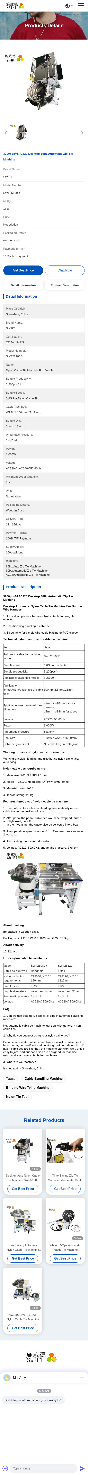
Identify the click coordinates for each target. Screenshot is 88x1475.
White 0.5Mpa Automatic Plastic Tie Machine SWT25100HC (65, 1247)
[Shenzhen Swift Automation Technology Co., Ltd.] (16, 5)
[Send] (82, 1468)
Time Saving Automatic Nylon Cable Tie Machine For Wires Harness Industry (23, 1247)
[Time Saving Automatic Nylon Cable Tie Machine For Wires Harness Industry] (23, 1220)
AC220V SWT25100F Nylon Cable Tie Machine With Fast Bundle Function (23, 1317)
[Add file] (5, 1468)
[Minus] (82, 1377)
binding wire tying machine (28, 1087)
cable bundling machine (44, 1078)
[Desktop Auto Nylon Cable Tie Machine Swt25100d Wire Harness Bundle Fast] (23, 1150)
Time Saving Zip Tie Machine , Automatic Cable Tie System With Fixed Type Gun (65, 1178)
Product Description (65, 285)
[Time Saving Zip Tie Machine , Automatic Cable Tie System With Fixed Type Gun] (65, 1150)
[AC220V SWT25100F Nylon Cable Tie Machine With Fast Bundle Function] (23, 1289)
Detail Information (23, 285)
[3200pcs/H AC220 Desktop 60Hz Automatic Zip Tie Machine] (43, 80)
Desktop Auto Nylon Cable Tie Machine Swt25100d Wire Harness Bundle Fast (23, 1178)
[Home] (44, 1362)
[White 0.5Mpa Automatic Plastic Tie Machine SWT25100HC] (65, 1220)
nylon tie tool (17, 1096)
